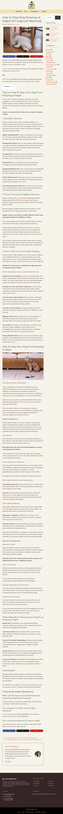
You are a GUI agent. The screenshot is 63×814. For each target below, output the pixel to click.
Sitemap (44, 812)
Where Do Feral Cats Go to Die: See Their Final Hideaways (55, 35)
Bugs (47, 54)
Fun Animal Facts (51, 65)
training (18, 198)
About (23, 812)
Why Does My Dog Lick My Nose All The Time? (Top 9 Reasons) (20, 738)
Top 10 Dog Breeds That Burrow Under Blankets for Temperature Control (23, 739)
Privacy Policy (38, 812)
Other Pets (49, 75)
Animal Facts (19, 11)
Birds (47, 49)
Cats (47, 56)
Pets (25, 11)
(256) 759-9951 (7, 796)
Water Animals (50, 82)
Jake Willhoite (13, 746)
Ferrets (48, 60)
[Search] (58, 17)
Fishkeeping (49, 62)
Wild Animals (34, 11)
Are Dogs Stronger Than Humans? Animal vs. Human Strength (54, 40)
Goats (48, 67)
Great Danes (50, 69)
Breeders (49, 52)
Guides (48, 71)
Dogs (47, 58)
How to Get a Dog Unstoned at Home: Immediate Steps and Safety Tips (54, 28)
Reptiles (48, 80)
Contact (44, 11)
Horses (48, 73)
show (12, 86)
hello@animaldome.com (9, 794)
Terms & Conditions (30, 812)
